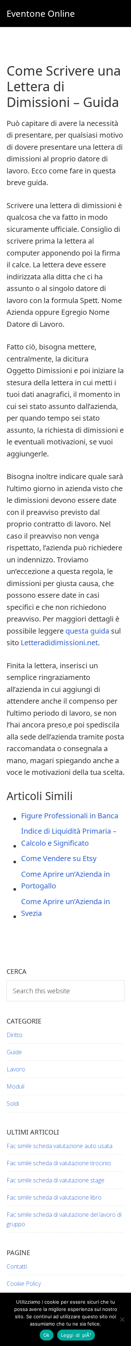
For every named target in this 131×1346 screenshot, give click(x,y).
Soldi (13, 1104)
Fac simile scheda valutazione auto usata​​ (59, 1146)
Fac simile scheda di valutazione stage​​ (55, 1180)
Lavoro (16, 1069)
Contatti (17, 1266)
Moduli (15, 1086)
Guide (14, 1052)
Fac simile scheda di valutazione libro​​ (54, 1197)
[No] (122, 1319)
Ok (46, 1335)
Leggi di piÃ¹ (76, 1335)
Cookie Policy (24, 1284)
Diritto (15, 1035)
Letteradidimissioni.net (59, 642)
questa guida (87, 631)
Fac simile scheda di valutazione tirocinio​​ (59, 1163)
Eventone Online (41, 13)
